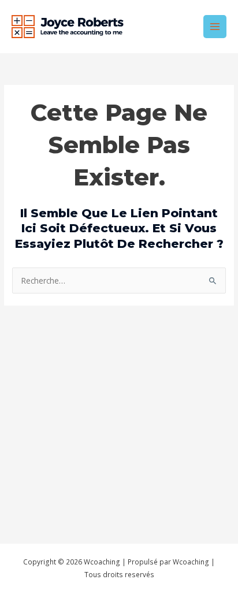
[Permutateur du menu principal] (215, 27)
